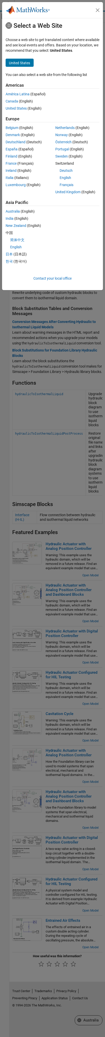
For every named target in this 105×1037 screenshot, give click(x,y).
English (65, 178)
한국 (9, 261)
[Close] (97, 10)
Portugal (62, 149)
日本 (9, 254)
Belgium (12, 128)
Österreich (63, 142)
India (10, 218)
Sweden (61, 156)
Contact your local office (52, 278)
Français (66, 185)
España (12, 149)
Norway (61, 135)
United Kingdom (68, 192)
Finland (11, 156)
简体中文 (17, 240)
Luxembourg (16, 185)
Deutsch (66, 170)
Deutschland (15, 142)
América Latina (18, 94)
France (11, 163)
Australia (13, 211)
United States (16, 108)
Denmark (13, 135)
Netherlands (65, 128)
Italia (10, 178)
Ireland (11, 170)
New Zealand (16, 226)
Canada (12, 101)
